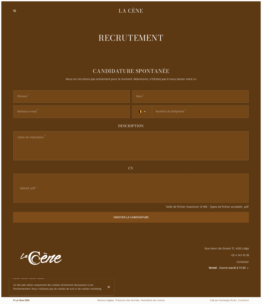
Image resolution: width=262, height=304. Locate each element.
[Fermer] (108, 287)
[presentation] (131, 188)
